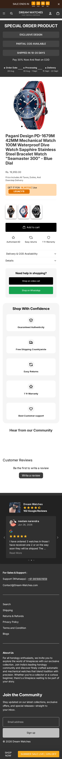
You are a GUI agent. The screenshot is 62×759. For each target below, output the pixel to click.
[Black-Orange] (11, 211)
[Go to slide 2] (31, 560)
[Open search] (11, 13)
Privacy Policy (11, 621)
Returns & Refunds (13, 616)
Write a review (31, 475)
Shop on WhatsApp (31, 290)
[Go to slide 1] (28, 560)
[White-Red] (23, 211)
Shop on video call (31, 281)
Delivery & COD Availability (22, 253)
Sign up (31, 732)
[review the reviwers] (10, 531)
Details (10, 260)
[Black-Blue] (36, 211)
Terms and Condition (14, 627)
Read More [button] (15, 552)
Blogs (6, 633)
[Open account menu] (50, 13)
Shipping (8, 610)
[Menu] (4, 13)
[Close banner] (58, 4)
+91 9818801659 (37, 578)
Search (7, 604)
